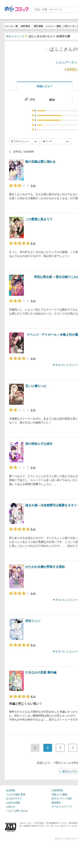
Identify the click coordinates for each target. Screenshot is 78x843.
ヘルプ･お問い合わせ (17, 810)
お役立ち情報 (13, 802)
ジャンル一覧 (11, 26)
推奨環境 (56, 802)
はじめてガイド (14, 798)
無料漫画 (25, 26)
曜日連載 (38, 26)
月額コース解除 (59, 794)
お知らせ (10, 806)
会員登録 (10, 790)
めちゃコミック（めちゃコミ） (65, 839)
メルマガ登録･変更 (15, 794)
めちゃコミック (15, 36)
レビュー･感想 (53, 26)
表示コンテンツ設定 (61, 798)
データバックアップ (61, 806)
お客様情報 (57, 790)
